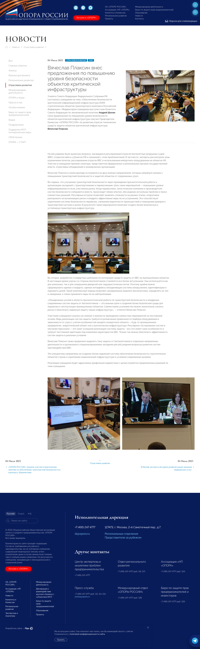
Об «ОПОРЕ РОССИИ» (115, 7)
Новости (139, 16)
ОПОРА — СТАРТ (17, 142)
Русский (10, 514)
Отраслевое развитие (34, 47)
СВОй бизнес (15, 137)
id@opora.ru (82, 533)
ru (195, 12)
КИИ (91, 60)
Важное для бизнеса (19, 75)
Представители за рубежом (123, 537)
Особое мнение (17, 107)
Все (11, 61)
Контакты (139, 19)
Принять (61, 640)
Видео (12, 120)
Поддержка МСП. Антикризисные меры (20, 131)
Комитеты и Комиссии (115, 13)
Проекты (109, 19)
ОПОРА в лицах (16, 97)
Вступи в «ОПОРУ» (86, 17)
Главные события (18, 65)
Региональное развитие (116, 16)
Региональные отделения (121, 533)
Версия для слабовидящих (183, 21)
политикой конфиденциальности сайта (87, 634)
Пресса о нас (15, 102)
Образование (141, 13)
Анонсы (13, 70)
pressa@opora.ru (82, 597)
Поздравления (16, 125)
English (21, 514)
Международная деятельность (149, 7)
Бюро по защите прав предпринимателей (154, 10)
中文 (30, 514)
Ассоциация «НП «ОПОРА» (117, 10)
